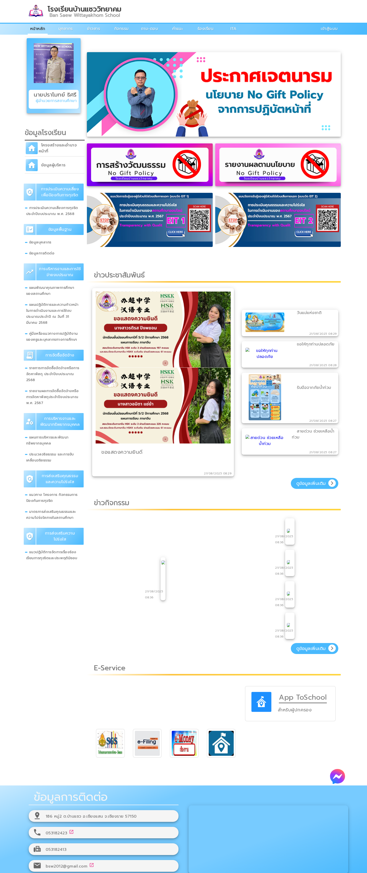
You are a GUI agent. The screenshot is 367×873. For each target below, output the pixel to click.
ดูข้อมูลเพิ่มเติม (311, 483)
